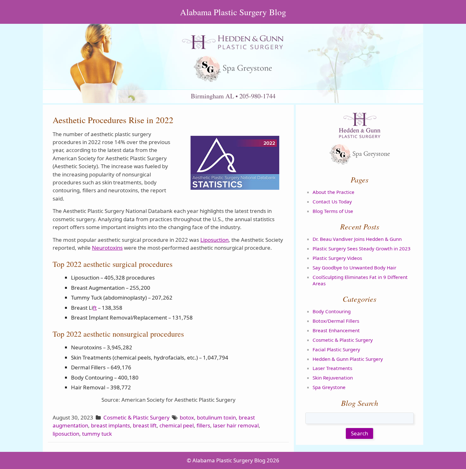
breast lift (145, 425)
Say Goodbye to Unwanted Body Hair (354, 267)
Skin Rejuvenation (333, 377)
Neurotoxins (107, 247)
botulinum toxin (216, 417)
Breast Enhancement (336, 330)
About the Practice (333, 192)
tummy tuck (97, 433)
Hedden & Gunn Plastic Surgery (348, 359)
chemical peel (176, 425)
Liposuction (214, 239)
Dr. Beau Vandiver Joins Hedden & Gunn (357, 239)
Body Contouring (332, 311)
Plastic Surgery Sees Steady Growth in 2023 (362, 248)
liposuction (66, 433)
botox (187, 417)
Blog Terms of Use (333, 211)
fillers (203, 425)
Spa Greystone (329, 387)
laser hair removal (236, 425)
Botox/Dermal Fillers (336, 321)
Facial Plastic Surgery (336, 349)
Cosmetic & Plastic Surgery (136, 417)
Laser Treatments (332, 368)
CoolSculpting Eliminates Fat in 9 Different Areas (360, 280)
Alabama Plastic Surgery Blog (233, 12)
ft (95, 307)
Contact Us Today (332, 201)
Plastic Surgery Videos (337, 258)
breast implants (110, 425)
